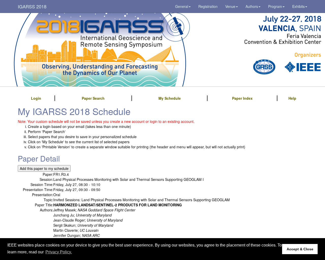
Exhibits (298, 6)
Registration (208, 6)
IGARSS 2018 (32, 6)
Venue (230, 6)
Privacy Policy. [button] (58, 252)
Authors (252, 6)
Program (275, 6)
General (181, 6)
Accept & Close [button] (300, 249)
